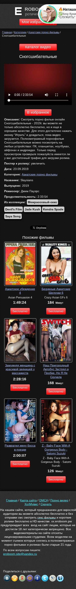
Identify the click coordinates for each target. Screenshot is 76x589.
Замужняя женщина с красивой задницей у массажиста (20, 369)
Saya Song (13, 216)
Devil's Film (13, 209)
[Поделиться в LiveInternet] (60, 578)
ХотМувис (31, 504)
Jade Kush (32, 209)
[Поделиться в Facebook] (37, 578)
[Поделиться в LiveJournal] (52, 578)
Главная (12, 500)
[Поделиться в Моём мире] (29, 578)
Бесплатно (20, 311)
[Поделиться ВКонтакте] (7, 578)
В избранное (38, 112)
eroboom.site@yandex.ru (20, 554)
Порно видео (59, 500)
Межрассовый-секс (42, 202)
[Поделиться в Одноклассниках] (14, 578)
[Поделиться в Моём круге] (22, 578)
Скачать (46, 504)
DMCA (43, 500)
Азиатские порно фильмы (39, 174)
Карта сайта (28, 500)
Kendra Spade (53, 209)
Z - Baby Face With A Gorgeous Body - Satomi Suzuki (56, 449)
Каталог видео (38, 47)
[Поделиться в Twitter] (45, 578)
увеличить (38, 163)
